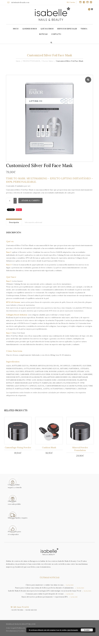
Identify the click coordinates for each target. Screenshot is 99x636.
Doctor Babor (48, 61)
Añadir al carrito (30, 200)
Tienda (84, 29)
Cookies (21, 631)
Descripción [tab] (14, 222)
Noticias (43, 34)
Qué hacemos (47, 29)
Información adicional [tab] (33, 222)
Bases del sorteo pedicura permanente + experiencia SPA (45, 597)
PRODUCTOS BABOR (31, 61)
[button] (88, 80)
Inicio (16, 29)
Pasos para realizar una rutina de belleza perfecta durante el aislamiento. (44, 588)
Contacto (56, 34)
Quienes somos (29, 29)
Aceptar (87, 630)
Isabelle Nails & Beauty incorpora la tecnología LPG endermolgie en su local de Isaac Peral (44, 591)
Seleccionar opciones (50, 431)
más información (72, 630)
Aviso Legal (10, 628)
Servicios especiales (67, 29)
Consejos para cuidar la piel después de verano (45, 594)
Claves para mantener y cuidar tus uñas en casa (44, 585)
